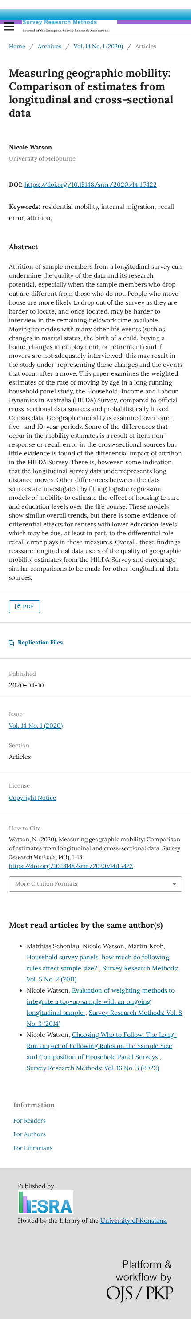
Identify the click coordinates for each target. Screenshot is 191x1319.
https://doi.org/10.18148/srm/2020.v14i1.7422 (90, 184)
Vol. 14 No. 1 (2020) (98, 46)
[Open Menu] (9, 26)
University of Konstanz (133, 1221)
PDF (27, 606)
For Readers (29, 1120)
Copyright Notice (32, 797)
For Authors (29, 1134)
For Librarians (32, 1148)
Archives (49, 46)
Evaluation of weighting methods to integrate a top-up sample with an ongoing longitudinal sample (101, 1001)
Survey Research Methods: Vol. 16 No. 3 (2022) (93, 1068)
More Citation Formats (46, 883)
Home (17, 46)
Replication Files (40, 642)
